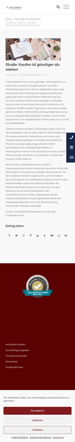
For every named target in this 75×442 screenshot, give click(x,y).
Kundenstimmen (14, 367)
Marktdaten (36, 75)
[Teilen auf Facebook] (9, 235)
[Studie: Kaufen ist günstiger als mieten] (33, 49)
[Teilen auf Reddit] (58, 235)
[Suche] (56, 7)
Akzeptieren (37, 410)
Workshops (12, 361)
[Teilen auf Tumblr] (44, 235)
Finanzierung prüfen (16, 356)
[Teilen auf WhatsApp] (23, 235)
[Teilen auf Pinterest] (30, 235)
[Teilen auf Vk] (51, 235)
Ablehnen (37, 420)
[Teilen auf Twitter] (16, 235)
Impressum (58, 437)
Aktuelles (26, 75)
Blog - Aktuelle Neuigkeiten (23, 19)
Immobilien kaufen (15, 344)
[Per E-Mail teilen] (65, 235)
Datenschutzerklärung (40, 437)
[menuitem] (56, 7)
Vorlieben (37, 429)
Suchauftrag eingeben (17, 350)
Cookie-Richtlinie (19, 437)
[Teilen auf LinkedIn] (37, 235)
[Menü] (64, 7)
